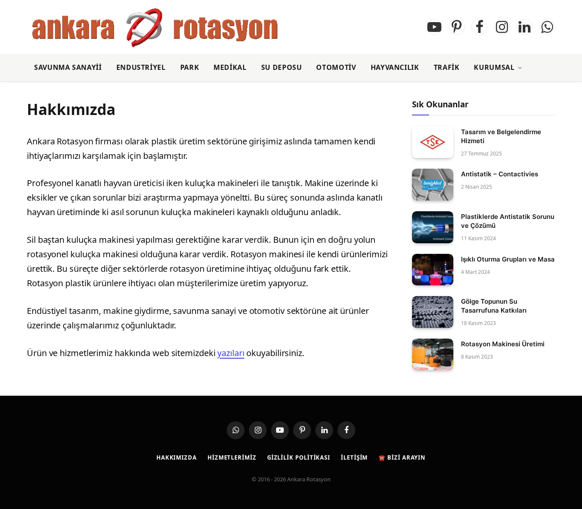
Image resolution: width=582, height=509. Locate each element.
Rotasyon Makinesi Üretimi (503, 344)
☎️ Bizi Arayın (402, 457)
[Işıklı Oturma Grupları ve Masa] (432, 270)
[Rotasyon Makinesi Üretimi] (432, 355)
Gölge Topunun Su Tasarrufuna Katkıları (494, 305)
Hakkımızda (176, 457)
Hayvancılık (395, 67)
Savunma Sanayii (68, 67)
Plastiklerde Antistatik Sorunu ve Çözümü (507, 221)
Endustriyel (141, 67)
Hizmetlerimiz (231, 457)
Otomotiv (336, 67)
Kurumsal (494, 67)
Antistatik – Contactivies (499, 174)
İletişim (354, 457)
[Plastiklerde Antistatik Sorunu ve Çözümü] (432, 227)
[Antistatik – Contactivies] (432, 185)
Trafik (447, 67)
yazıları (230, 353)
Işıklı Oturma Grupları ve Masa (508, 259)
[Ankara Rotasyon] (154, 27)
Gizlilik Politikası (298, 457)
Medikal (229, 67)
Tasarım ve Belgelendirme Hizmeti (501, 136)
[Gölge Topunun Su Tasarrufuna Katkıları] (432, 312)
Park (189, 67)
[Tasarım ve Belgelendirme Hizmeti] (432, 142)
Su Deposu (281, 67)
